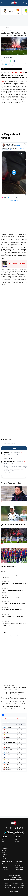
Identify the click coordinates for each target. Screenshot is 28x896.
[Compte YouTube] (17, 828)
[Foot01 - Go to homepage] (14, 823)
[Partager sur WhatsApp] (11, 61)
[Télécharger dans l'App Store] (19, 832)
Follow (18, 145)
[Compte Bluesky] (20, 828)
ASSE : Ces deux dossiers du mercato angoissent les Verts (12, 617)
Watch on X (21, 153)
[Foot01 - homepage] (14, 2)
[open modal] (26, 3)
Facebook (14, 887)
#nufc (4, 150)
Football (22, 883)
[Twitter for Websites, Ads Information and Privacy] (25, 195)
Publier (14, 448)
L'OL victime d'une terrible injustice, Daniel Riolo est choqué (14, 584)
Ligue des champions (17, 72)
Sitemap (21, 887)
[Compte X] (7, 828)
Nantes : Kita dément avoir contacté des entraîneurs (13, 576)
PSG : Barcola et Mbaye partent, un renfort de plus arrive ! (14, 624)
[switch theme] (24, 3)
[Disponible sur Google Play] (9, 832)
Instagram (22, 885)
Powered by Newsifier (14, 891)
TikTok (8, 887)
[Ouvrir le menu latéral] (1, 3)
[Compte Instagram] (11, 828)
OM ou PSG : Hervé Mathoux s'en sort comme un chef (16, 264)
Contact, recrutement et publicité (14, 877)
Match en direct (8, 885)
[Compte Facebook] (9, 828)
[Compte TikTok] (15, 828)
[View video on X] (14, 172)
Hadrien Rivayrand (8, 57)
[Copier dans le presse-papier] (9, 64)
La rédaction (7, 883)
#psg (7, 150)
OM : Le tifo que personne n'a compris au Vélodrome (13, 591)
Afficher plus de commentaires (14, 476)
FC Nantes (4, 501)
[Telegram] (6, 64)
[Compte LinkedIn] (13, 828)
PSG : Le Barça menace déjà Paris (11, 597)
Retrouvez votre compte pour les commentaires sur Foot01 (13, 880)
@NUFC (12, 150)
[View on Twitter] (25, 145)
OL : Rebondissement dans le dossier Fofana (12, 631)
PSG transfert (15, 883)
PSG (21, 239)
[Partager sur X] (2, 64)
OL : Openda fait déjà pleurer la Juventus (13, 603)
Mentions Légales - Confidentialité (14, 875)
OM (2, 30)
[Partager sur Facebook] (14, 61)
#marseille (21, 148)
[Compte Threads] (22, 828)
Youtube (15, 885)
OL (1, 522)
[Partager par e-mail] (13, 64)
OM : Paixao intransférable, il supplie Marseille (12, 610)
